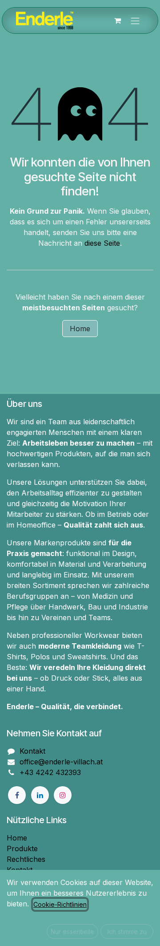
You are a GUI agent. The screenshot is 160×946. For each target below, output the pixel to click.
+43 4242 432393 (50, 772)
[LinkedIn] (40, 795)
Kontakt (32, 751)
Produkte (22, 848)
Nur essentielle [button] (72, 931)
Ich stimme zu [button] (127, 931)
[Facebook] (17, 795)
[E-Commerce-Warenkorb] (117, 20)
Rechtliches (26, 859)
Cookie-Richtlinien (60, 904)
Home (80, 328)
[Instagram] (63, 795)
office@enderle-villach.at (61, 761)
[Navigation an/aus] (135, 20)
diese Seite (102, 243)
